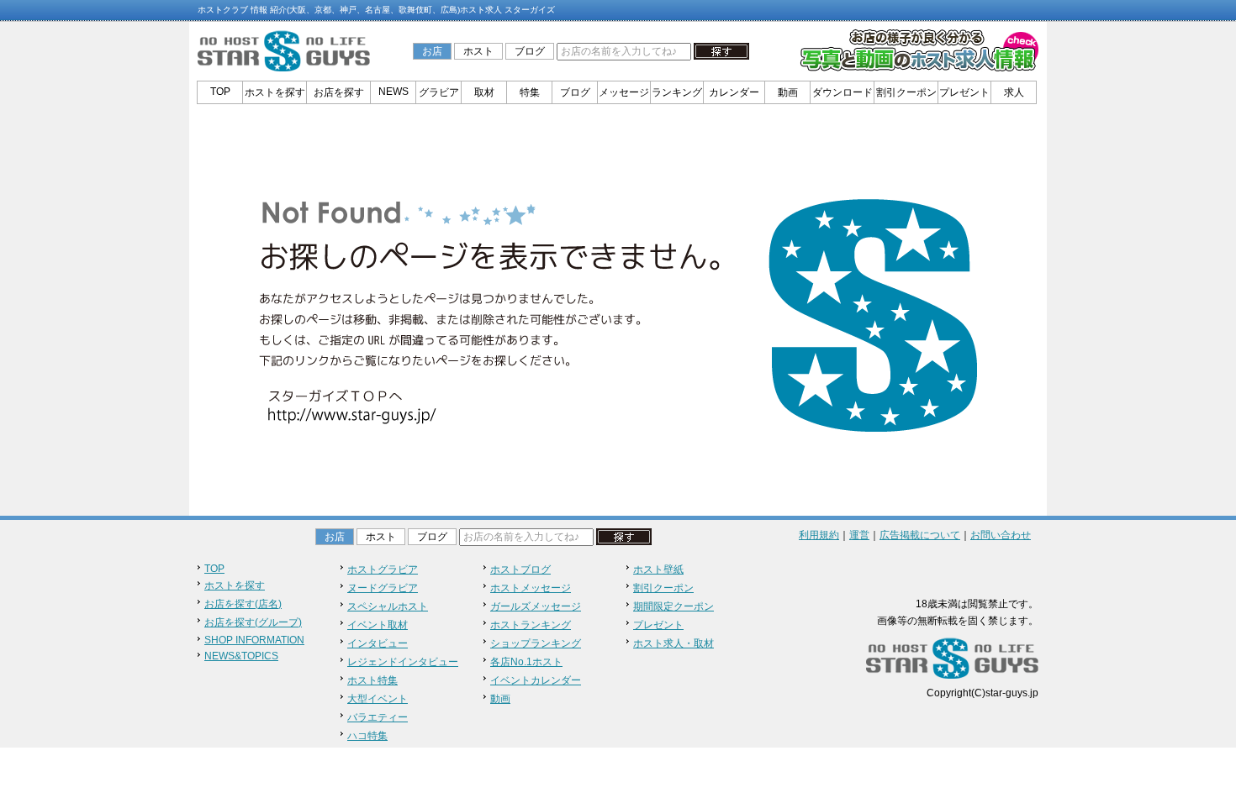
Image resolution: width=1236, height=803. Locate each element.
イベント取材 (377, 625)
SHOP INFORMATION (254, 640)
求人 (1014, 92)
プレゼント (964, 92)
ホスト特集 (372, 680)
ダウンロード (842, 92)
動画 (788, 92)
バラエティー (377, 717)
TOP (220, 91)
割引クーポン (906, 92)
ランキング (677, 92)
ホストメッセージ (530, 588)
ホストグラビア (382, 569)
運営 (859, 535)
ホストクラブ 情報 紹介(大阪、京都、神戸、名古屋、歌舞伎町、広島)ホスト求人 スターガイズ (376, 9)
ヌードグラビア (382, 588)
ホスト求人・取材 (673, 643)
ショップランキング (535, 643)
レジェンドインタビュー (402, 662)
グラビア (439, 92)
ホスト (478, 51)
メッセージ (624, 92)
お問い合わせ (1000, 535)
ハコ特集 (367, 736)
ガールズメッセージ (535, 606)
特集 (530, 92)
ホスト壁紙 (658, 569)
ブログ (530, 51)
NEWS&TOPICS (241, 656)
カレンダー (734, 92)
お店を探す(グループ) (253, 622)
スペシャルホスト (387, 606)
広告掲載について (919, 535)
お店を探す (339, 92)
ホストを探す (275, 92)
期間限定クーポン (673, 606)
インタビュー (377, 643)
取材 (484, 92)
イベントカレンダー (535, 680)
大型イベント (377, 699)
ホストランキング (530, 625)
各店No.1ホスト (526, 662)
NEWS (393, 91)
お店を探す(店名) (243, 604)
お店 (432, 51)
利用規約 (819, 535)
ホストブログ (520, 569)
